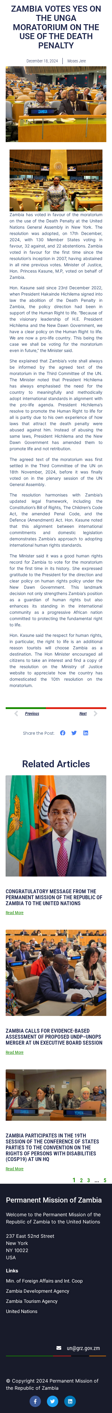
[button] (62, 733)
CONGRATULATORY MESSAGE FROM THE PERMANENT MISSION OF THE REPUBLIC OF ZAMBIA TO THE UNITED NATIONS (54, 897)
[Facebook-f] (35, 1401)
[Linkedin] (70, 1401)
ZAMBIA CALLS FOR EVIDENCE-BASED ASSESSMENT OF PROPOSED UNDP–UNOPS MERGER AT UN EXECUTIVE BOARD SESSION (54, 1037)
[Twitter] (52, 1401)
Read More (15, 913)
